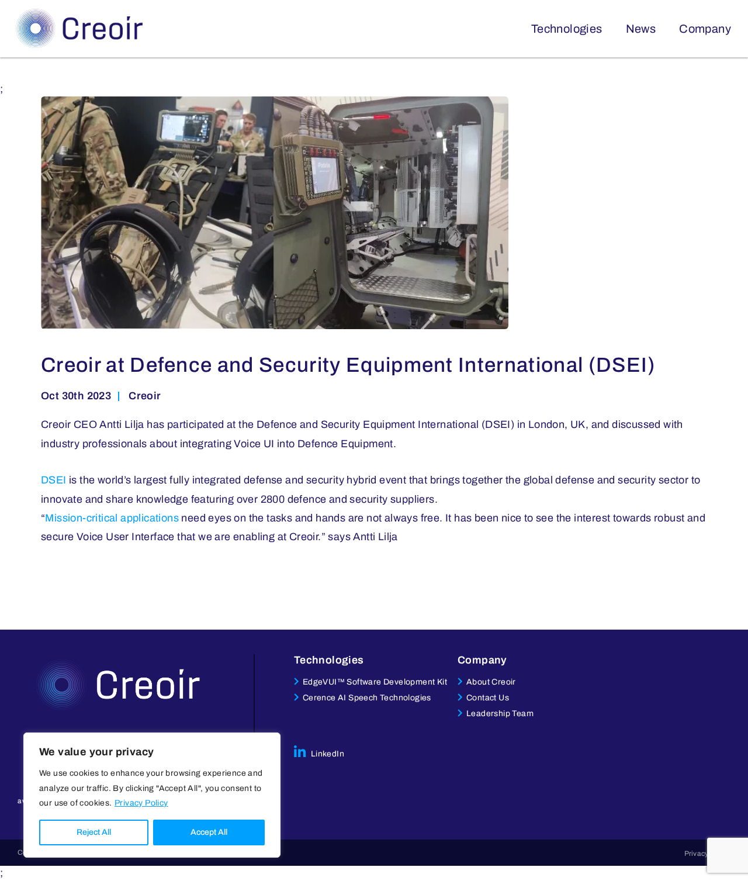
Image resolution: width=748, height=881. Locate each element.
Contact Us (487, 697)
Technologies (566, 28)
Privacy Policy (141, 803)
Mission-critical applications (112, 518)
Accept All (209, 832)
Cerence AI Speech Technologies (367, 697)
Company (705, 28)
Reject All (94, 832)
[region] (151, 795)
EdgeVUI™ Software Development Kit (375, 682)
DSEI (54, 480)
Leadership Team (500, 713)
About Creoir (491, 682)
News (641, 28)
